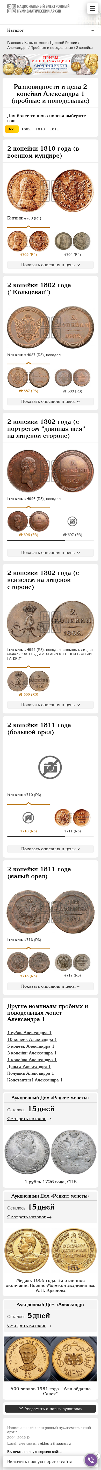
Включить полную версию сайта (34, 1451)
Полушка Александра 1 (30, 1073)
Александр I (17, 47)
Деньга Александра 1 (29, 1066)
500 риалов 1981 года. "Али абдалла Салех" (51, 1391)
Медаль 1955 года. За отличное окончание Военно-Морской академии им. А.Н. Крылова (50, 1285)
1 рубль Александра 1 (29, 1032)
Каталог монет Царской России (50, 43)
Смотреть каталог (26, 1118)
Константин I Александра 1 (35, 1080)
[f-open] (91, 1460)
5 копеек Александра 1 (30, 1046)
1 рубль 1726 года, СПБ (51, 1181)
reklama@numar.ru (54, 1443)
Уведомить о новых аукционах (53, 1408)
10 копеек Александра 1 (32, 1039)
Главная (14, 43)
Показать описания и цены (48, 264)
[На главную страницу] (38, 8)
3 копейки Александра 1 (32, 1053)
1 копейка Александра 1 (32, 1059)
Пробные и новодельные (52, 47)
